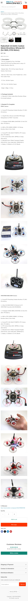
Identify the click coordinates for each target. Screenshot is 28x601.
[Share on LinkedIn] (8, 531)
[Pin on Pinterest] (11, 531)
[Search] (25, 7)
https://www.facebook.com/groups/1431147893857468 (13, 508)
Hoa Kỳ (13, 591)
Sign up (22, 584)
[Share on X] (5, 531)
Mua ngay (14, 524)
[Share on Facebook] (2, 531)
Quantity (3, 510)
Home (2, 11)
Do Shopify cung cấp (14, 598)
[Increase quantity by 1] (14, 514)
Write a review (14, 553)
